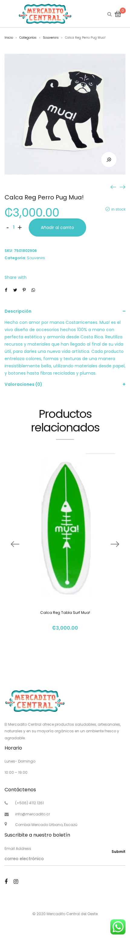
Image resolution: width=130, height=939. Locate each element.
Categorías (28, 37)
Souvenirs (51, 37)
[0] (118, 13)
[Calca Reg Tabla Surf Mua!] (113, 186)
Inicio (9, 37)
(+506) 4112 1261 (29, 802)
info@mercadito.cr (32, 814)
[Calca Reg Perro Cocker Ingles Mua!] (122, 186)
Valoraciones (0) (23, 384)
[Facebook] (6, 881)
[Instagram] (16, 881)
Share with (16, 277)
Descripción (18, 311)
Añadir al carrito (57, 227)
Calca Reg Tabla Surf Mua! (65, 612)
